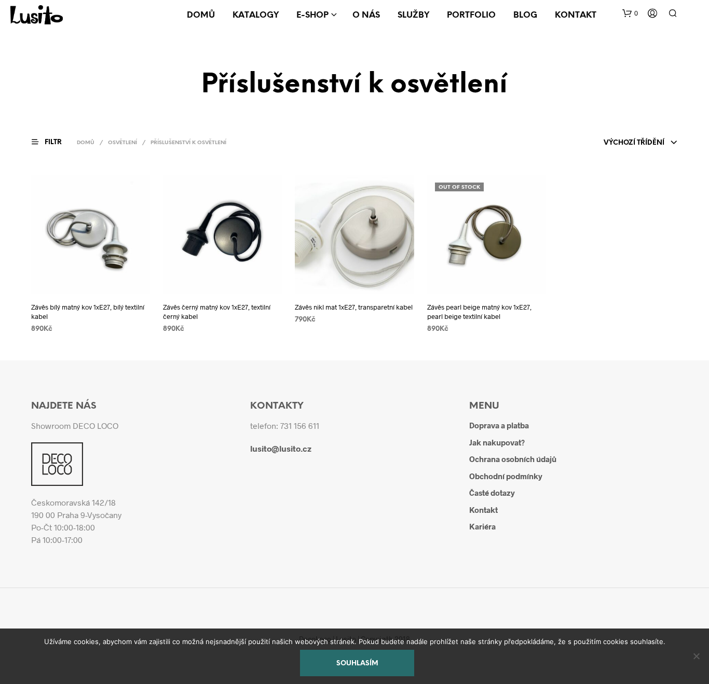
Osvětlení (122, 143)
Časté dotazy (492, 492)
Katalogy (256, 15)
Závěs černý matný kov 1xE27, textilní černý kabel (216, 311)
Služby (413, 15)
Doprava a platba (499, 425)
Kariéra (482, 526)
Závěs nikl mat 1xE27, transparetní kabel (354, 307)
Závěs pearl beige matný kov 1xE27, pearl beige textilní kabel (479, 311)
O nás (366, 15)
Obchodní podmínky (505, 476)
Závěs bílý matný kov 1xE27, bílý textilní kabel (87, 311)
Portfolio (471, 15)
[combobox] (641, 143)
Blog (525, 15)
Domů (201, 15)
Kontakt (575, 15)
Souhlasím (357, 663)
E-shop (312, 15)
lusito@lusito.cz (280, 448)
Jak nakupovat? (497, 442)
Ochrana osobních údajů (512, 459)
